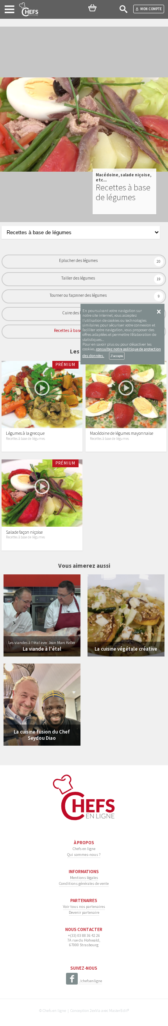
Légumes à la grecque (25, 433)
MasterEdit (118, 1010)
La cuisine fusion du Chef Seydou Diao (42, 734)
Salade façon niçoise (24, 532)
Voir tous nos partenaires (84, 906)
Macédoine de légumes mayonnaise (121, 433)
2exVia (95, 1010)
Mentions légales (84, 877)
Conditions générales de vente (84, 883)
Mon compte (151, 9)
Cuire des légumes (78, 313)
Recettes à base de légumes (78, 330)
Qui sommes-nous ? (83, 854)
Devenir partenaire (84, 912)
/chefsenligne (91, 980)
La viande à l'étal (42, 649)
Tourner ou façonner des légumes (78, 295)
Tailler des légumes (78, 278)
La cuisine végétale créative (126, 649)
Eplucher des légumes (78, 260)
